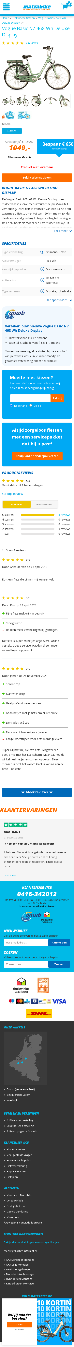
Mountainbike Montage (20, 1274)
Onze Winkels (15, 1200)
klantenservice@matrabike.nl (37, 906)
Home (5, 18)
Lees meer (60, 231)
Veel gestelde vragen (19, 1155)
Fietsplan (12, 1177)
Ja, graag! (19, 1325)
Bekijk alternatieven (37, 177)
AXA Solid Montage (17, 1264)
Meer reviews (37, 792)
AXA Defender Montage (20, 1259)
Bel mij (57, 398)
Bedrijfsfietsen (16, 1206)
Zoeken (59, 964)
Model (6, 124)
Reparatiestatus (16, 1171)
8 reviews (64, 515)
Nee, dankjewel (19, 1330)
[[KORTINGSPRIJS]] (37, 68)
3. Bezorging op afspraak (22, 1131)
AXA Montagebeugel (18, 1269)
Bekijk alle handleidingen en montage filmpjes (31, 1242)
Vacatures (13, 1217)
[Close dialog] (70, 1300)
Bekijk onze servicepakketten (37, 456)
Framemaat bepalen (19, 1160)
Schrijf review (12, 494)
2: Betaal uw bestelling (20, 1126)
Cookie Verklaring (17, 1211)
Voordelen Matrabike (19, 1195)
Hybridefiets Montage (19, 1279)
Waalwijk (12, 1100)
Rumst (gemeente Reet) (21, 1089)
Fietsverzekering (17, 1166)
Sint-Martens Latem (18, 1094)
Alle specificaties (57, 300)
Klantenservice (16, 1149)
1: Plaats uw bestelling (20, 1120)
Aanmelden (59, 942)
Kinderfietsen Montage (20, 1283)
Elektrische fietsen (24, 18)
